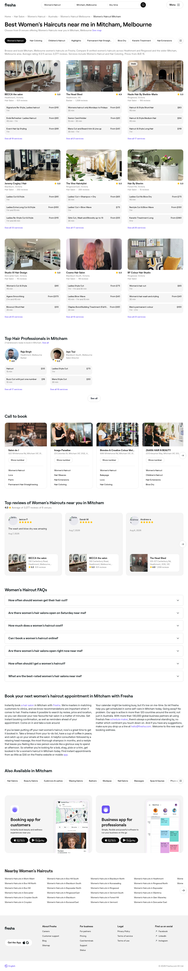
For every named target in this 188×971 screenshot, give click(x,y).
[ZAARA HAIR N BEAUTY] (163, 455)
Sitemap (46, 945)
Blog (44, 941)
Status (83, 950)
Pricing (83, 936)
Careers (46, 931)
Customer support (50, 936)
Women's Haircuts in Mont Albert (20, 878)
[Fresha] (10, 4)
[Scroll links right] (183, 890)
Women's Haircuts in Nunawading (106, 883)
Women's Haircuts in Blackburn (61, 897)
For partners (85, 931)
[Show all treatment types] (180, 40)
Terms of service (125, 936)
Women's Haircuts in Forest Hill (105, 897)
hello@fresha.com (141, 726)
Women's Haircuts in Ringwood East (63, 893)
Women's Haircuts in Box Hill (18, 888)
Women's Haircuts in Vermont (104, 902)
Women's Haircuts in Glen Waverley (150, 897)
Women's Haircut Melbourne (75, 16)
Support (83, 945)
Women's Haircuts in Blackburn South (64, 883)
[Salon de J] (26, 455)
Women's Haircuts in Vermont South (107, 893)
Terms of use (123, 941)
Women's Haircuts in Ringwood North (151, 883)
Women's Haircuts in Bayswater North (64, 888)
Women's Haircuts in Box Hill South (63, 878)
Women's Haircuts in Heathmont (148, 878)
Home (8, 16)
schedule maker (119, 719)
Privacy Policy (124, 931)
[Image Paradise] (72, 455)
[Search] (143, 4)
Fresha (56, 705)
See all (94, 398)
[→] (182, 455)
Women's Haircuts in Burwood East (63, 902)
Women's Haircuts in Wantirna (147, 893)
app (65, 754)
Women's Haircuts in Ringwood (105, 888)
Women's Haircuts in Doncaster (19, 893)
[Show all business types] (180, 780)
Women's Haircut (36, 16)
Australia (52, 16)
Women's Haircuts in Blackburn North (108, 878)
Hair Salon (19, 16)
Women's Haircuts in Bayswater (148, 888)
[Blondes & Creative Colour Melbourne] (117, 455)
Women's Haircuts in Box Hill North (20, 883)
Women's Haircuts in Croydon (18, 902)
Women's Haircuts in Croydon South (21, 897)
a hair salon (27, 705)
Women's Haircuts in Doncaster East (150, 902)
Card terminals (86, 941)
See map (97, 30)
